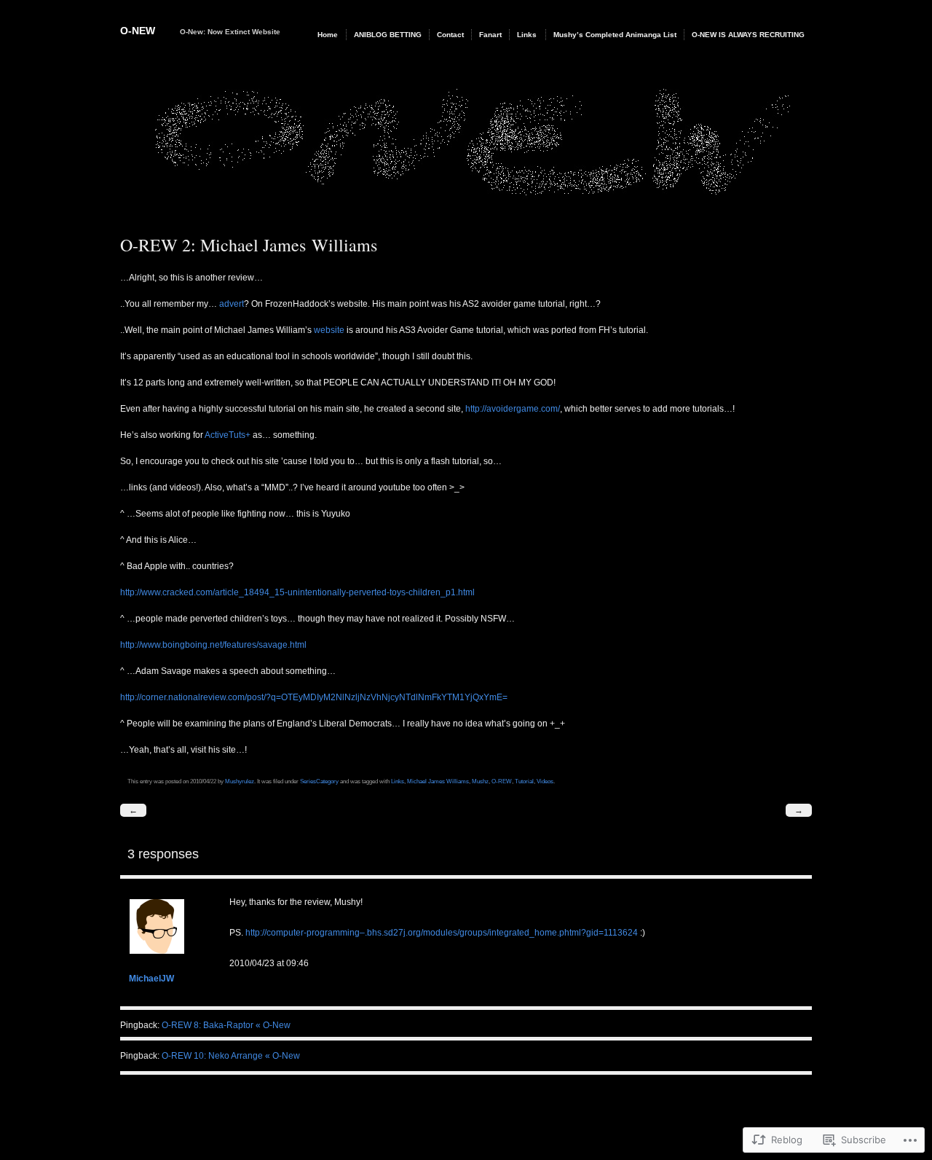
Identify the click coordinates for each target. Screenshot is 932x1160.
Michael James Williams (438, 781)
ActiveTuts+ (227, 435)
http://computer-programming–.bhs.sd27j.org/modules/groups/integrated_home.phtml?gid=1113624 (441, 933)
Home (327, 35)
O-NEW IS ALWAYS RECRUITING (748, 35)
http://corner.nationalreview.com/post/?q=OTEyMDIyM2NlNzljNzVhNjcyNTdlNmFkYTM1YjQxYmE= (314, 697)
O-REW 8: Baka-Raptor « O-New (226, 1025)
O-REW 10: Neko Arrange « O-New (231, 1056)
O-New (137, 30)
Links (527, 35)
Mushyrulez (239, 781)
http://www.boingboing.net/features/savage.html (213, 645)
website (329, 330)
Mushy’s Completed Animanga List (614, 35)
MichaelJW (151, 978)
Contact (450, 35)
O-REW (501, 781)
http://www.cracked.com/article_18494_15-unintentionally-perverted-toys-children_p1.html (297, 592)
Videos (545, 781)
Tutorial (524, 781)
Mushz (480, 781)
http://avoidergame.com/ (512, 409)
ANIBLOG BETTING (388, 35)
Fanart (490, 35)
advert (231, 304)
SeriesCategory (319, 781)
